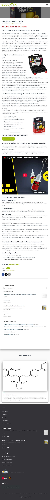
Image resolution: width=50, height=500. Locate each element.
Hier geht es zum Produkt (8, 138)
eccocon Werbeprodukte (7, 459)
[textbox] (25, 288)
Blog (8, 268)
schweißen (12, 270)
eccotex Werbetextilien (7, 462)
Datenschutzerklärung (16, 493)
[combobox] (25, 288)
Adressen (4, 417)
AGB (9, 493)
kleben (8, 270)
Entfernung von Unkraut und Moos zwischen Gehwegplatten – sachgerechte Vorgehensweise (22, 326)
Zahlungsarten (26, 493)
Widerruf (45, 493)
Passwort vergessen (6, 424)
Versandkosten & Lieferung (37, 493)
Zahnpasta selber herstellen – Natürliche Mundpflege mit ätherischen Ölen (18, 324)
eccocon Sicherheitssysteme (8, 456)
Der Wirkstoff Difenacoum (10, 395)
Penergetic (6, 331)
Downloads (4, 414)
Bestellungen (5, 411)
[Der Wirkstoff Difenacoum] (25, 375)
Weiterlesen (21, 400)
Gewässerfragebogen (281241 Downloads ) (11, 486)
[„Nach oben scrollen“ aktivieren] (47, 497)
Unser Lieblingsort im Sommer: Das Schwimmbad (13, 329)
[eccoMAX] (10, 4)
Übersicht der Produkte (13, 264)
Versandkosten (7, 300)
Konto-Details (5, 420)
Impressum (5, 493)
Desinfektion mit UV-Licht (9, 334)
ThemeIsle (29, 496)
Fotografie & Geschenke (7, 466)
